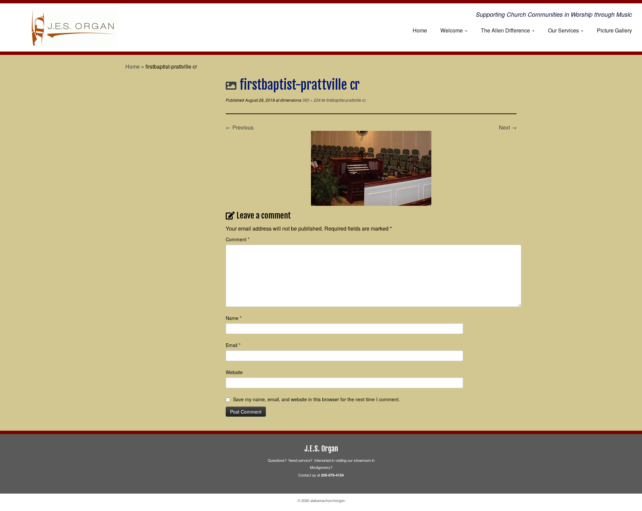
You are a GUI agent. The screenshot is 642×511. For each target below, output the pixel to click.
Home (420, 30)
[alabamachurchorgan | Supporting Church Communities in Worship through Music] (74, 27)
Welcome (452, 30)
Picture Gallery (614, 30)
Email (233, 345)
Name (233, 318)
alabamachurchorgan (327, 500)
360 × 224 (311, 100)
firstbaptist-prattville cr (345, 100)
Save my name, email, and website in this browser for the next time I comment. (316, 399)
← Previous (239, 127)
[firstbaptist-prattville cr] (371, 167)
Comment (237, 239)
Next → (508, 127)
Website (234, 372)
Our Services (564, 30)
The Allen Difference (506, 30)
